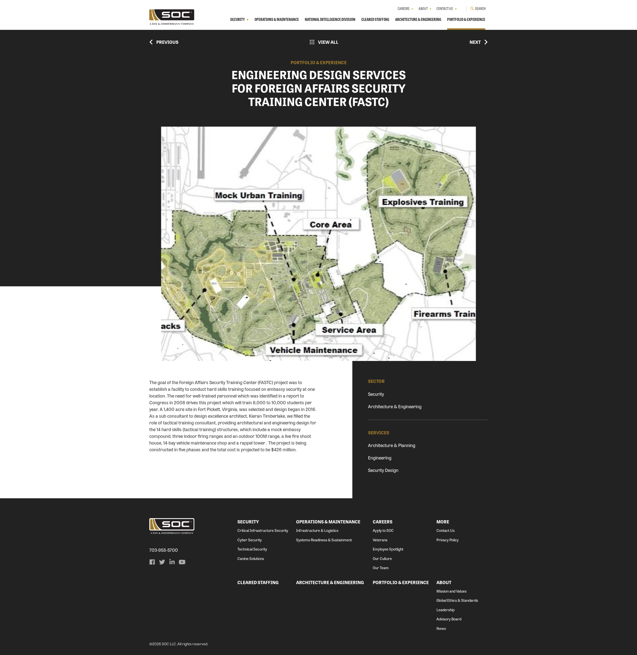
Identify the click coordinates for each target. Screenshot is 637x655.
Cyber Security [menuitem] (249, 540)
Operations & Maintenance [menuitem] (277, 19)
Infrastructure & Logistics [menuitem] (317, 530)
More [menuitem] (442, 521)
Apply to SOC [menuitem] (383, 530)
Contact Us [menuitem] (444, 8)
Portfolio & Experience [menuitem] (466, 19)
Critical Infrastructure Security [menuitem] (262, 530)
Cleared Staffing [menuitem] (375, 19)
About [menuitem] (423, 8)
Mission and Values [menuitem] (451, 591)
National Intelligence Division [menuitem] (330, 19)
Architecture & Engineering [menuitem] (418, 19)
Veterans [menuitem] (380, 540)
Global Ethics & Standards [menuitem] (457, 600)
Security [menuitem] (237, 19)
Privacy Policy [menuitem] (447, 540)
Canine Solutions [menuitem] (250, 558)
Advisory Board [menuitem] (448, 619)
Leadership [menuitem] (445, 609)
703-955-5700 (163, 550)
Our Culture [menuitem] (382, 558)
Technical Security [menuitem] (252, 549)
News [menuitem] (441, 628)
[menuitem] (152, 562)
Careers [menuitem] (404, 8)
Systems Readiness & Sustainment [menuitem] (324, 540)
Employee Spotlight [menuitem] (388, 549)
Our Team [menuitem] (381, 567)
